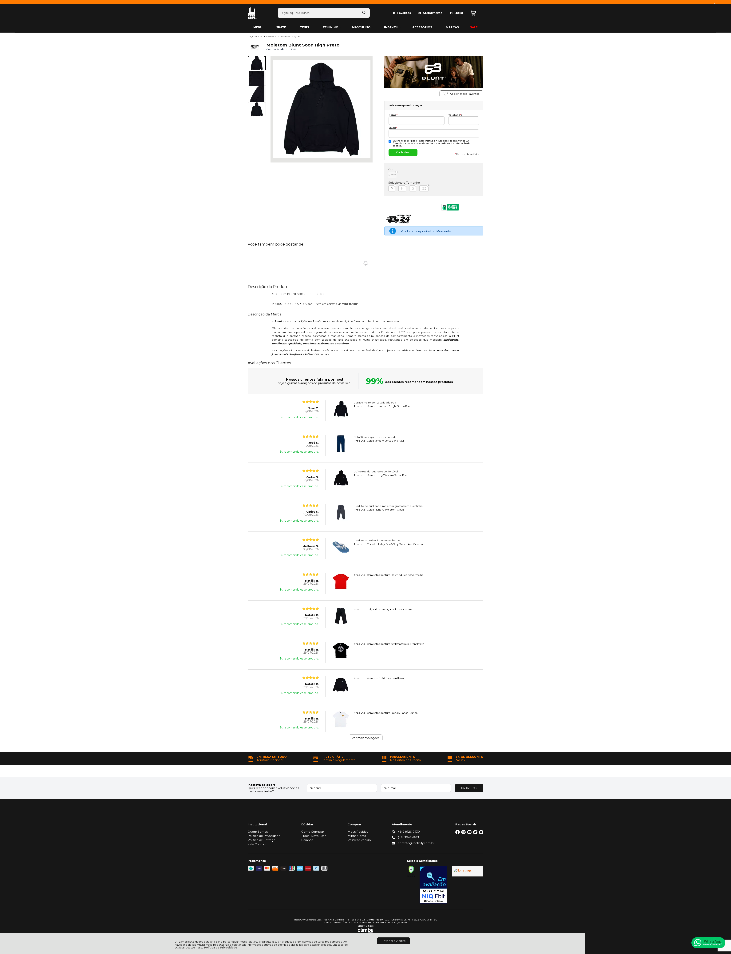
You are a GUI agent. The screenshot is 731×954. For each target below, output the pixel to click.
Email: (393, 128)
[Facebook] (457, 833)
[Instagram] (463, 833)
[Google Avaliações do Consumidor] (467, 871)
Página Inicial (255, 36)
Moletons (271, 36)
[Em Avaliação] (433, 885)
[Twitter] (475, 833)
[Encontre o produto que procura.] (364, 13)
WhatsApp (349, 303)
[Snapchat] (481, 833)
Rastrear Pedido (359, 840)
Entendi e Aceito (394, 941)
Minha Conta (357, 836)
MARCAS (452, 27)
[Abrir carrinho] (476, 13)
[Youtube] (469, 833)
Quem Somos (258, 831)
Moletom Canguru (290, 36)
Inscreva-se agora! (262, 785)
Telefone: (455, 115)
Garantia (307, 840)
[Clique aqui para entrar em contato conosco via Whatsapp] (708, 942)
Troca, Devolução (313, 836)
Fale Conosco (257, 844)
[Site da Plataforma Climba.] (365, 929)
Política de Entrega (261, 840)
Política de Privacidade (220, 947)
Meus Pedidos (358, 831)
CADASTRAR (469, 787)
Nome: (393, 115)
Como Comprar (312, 831)
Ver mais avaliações (365, 738)
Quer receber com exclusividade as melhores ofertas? (273, 789)
